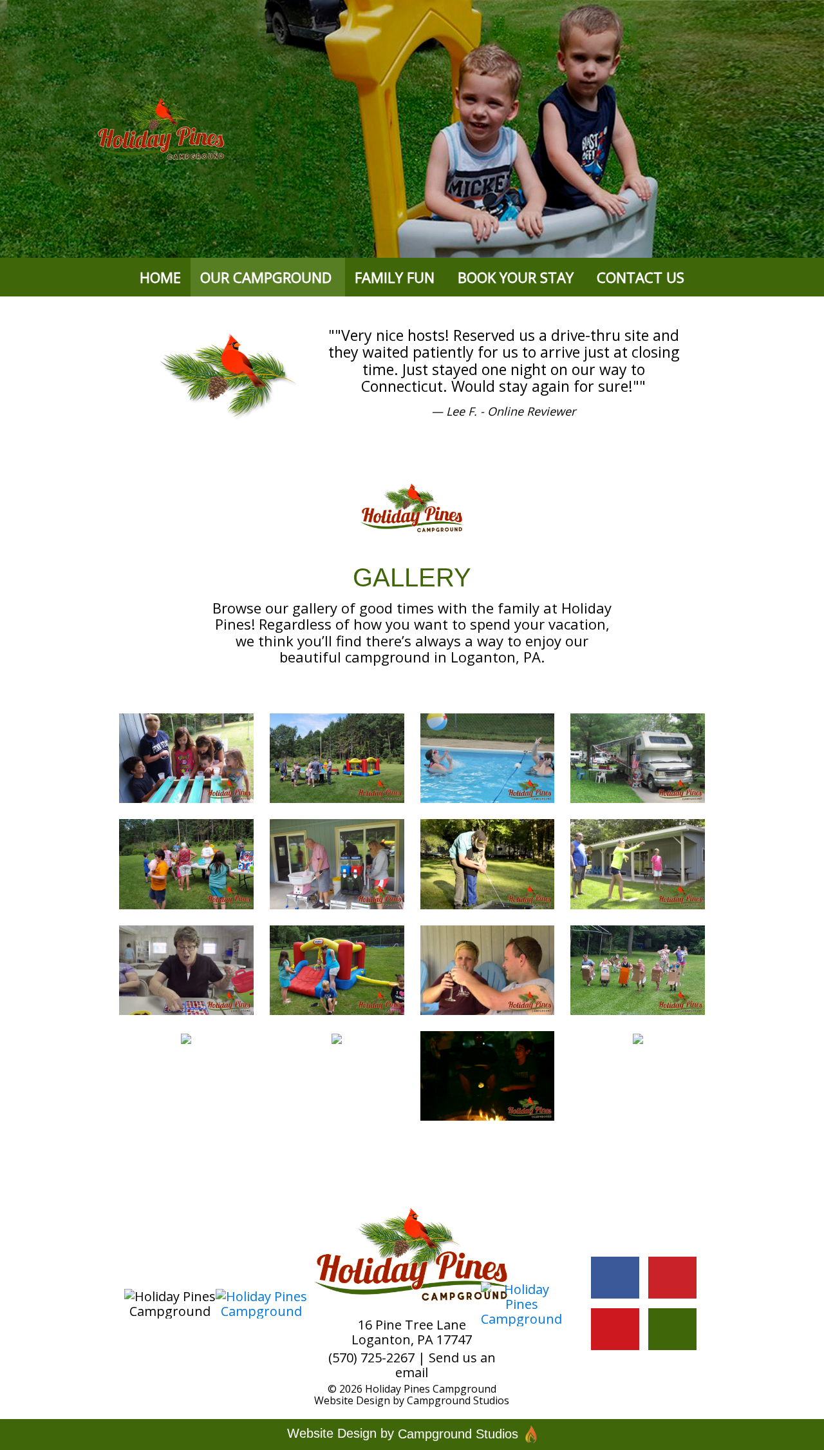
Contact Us (640, 277)
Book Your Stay (516, 277)
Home (160, 277)
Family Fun (395, 277)
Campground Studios (458, 1400)
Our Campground (266, 277)
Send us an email (445, 1365)
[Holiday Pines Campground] (186, 757)
